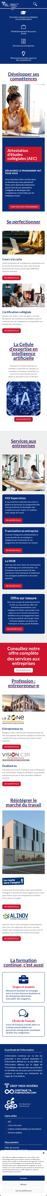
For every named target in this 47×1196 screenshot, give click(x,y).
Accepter (23, 1178)
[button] (43, 1153)
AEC (9, 1121)
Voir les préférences (24, 1191)
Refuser (23, 1184)
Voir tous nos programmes (24, 207)
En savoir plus (11, 278)
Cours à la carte (14, 1125)
